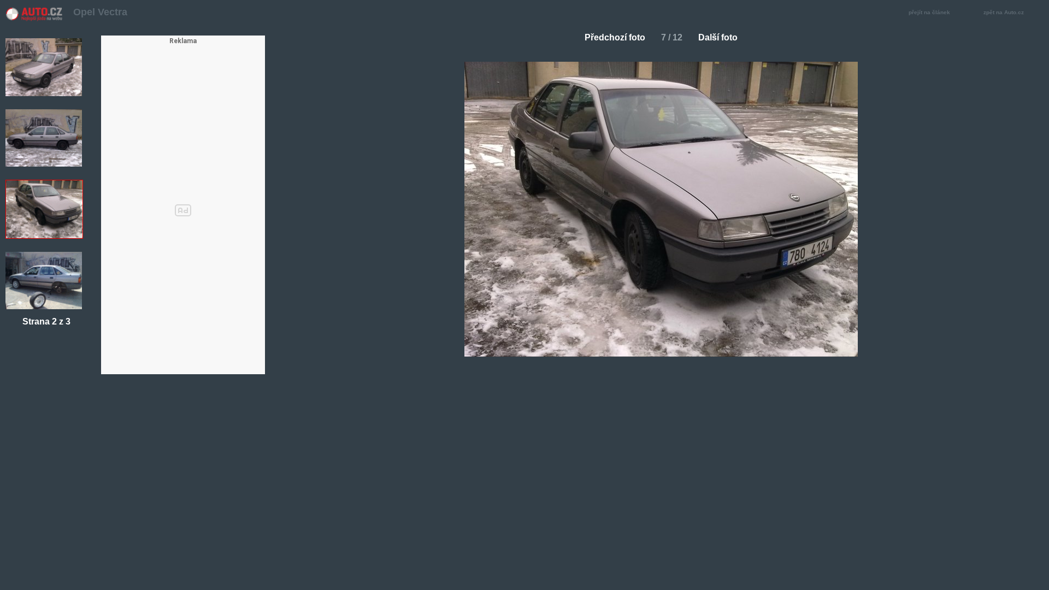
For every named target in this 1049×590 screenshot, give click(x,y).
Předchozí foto (615, 37)
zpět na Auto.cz (1003, 12)
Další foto (718, 37)
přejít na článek (929, 12)
